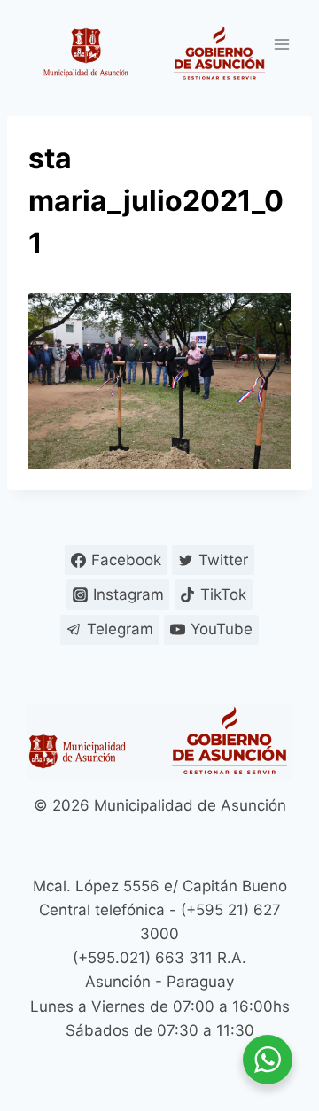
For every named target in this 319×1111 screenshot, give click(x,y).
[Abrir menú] (281, 44)
